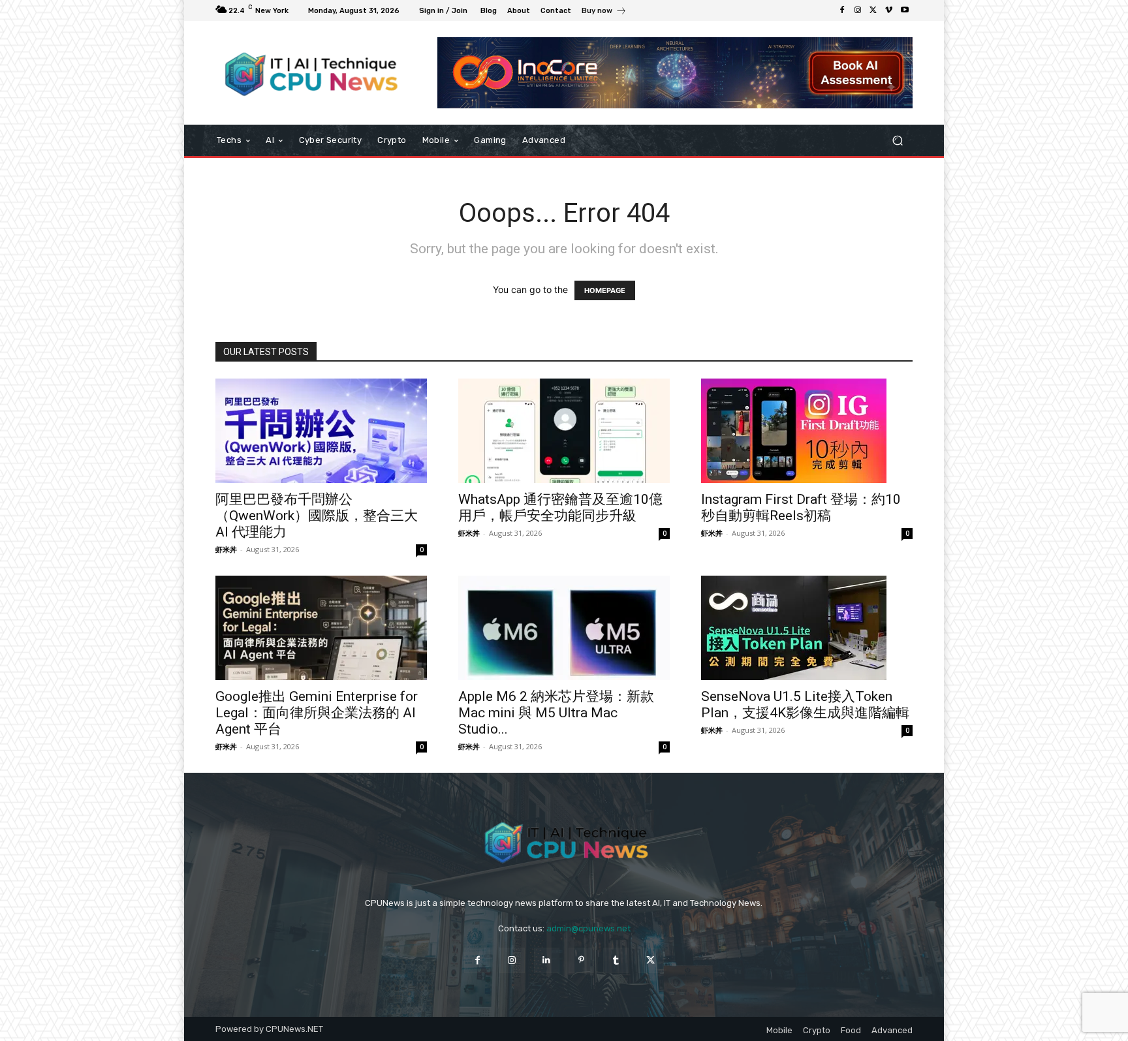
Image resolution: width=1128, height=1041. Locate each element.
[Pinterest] (581, 960)
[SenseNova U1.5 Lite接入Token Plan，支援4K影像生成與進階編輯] (807, 628)
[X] (873, 10)
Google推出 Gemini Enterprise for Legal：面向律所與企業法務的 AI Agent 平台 (316, 713)
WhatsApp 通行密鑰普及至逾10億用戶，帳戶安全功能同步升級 (560, 507)
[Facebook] (842, 10)
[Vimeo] (889, 10)
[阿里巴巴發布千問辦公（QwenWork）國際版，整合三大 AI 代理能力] (321, 431)
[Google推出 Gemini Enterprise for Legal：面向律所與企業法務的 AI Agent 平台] (321, 628)
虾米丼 (226, 549)
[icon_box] (604, 12)
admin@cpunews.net (588, 928)
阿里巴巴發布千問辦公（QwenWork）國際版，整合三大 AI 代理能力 (316, 515)
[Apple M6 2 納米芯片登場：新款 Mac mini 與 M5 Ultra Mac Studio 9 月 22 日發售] (564, 628)
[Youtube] (905, 10)
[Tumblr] (616, 960)
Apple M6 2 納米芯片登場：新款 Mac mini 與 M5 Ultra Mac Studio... (556, 713)
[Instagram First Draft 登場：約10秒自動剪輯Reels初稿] (807, 431)
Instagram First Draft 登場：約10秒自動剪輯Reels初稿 (801, 507)
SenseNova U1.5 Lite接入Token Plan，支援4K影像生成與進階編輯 (805, 705)
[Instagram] (858, 10)
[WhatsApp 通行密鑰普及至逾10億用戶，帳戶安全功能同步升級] (564, 431)
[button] (897, 140)
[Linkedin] (546, 960)
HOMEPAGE (604, 290)
